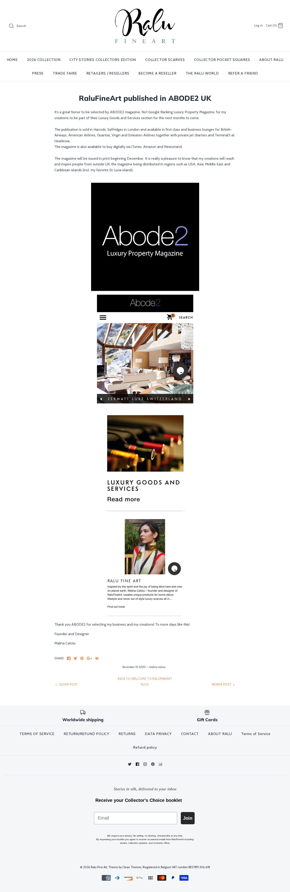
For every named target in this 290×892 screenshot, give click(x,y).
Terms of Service (256, 734)
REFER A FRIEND (243, 73)
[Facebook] (137, 764)
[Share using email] (97, 658)
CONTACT (190, 734)
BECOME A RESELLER (157, 73)
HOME (12, 60)
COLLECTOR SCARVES (165, 60)
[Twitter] (129, 764)
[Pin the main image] (82, 658)
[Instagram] (145, 764)
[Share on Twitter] (75, 658)
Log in (258, 25)
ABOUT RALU (271, 60)
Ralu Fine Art (99, 867)
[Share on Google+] (89, 658)
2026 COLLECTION (43, 60)
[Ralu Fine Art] (145, 7)
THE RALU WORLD (202, 73)
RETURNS (127, 734)
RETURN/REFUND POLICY (86, 734)
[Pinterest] (153, 764)
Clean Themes (131, 867)
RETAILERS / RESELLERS (107, 73)
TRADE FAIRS (65, 73)
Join (187, 818)
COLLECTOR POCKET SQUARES (222, 60)
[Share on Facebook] (68, 658)
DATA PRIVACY (158, 734)
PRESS (38, 73)
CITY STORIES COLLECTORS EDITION (103, 60)
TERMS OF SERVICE (36, 734)
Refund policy (145, 747)
